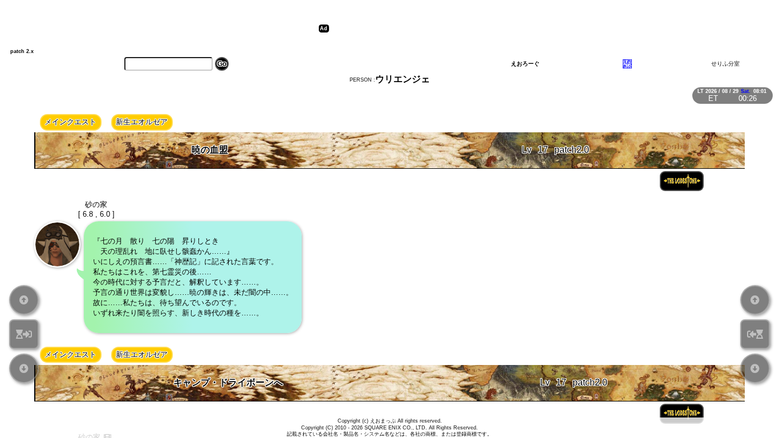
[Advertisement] (536, 28)
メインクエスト (70, 121)
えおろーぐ (525, 63)
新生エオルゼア (142, 121)
